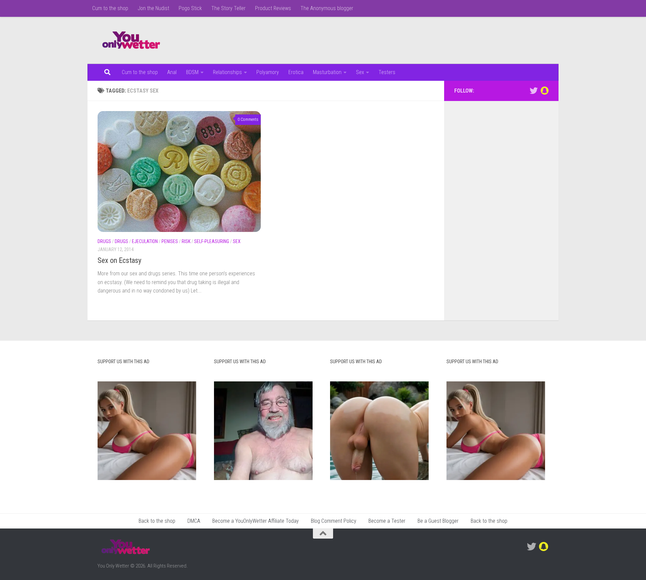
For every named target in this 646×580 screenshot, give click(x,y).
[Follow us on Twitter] (534, 91)
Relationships (227, 72)
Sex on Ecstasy (119, 260)
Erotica (295, 72)
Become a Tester (386, 521)
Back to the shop (157, 521)
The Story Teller (228, 8)
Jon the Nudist (153, 8)
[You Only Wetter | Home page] (131, 40)
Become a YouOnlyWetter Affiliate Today (255, 521)
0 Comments (248, 119)
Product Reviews (273, 8)
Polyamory (267, 72)
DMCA (193, 521)
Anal (172, 72)
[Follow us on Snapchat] (544, 91)
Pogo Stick (190, 8)
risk (186, 241)
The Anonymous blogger (326, 8)
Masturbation (327, 72)
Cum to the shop (110, 8)
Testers (387, 72)
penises (170, 241)
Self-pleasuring (211, 241)
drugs (104, 241)
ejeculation (145, 241)
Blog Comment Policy (333, 521)
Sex (360, 72)
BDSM (192, 72)
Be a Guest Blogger (438, 521)
